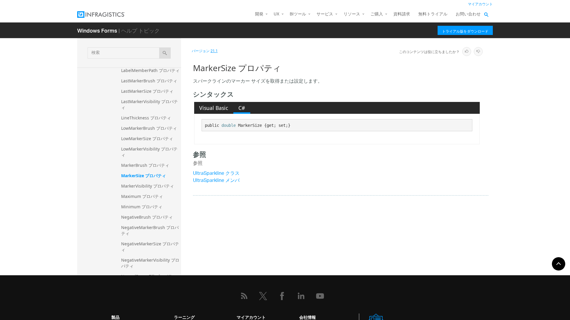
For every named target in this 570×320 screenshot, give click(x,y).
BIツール (298, 14)
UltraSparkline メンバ (216, 181)
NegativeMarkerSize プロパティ (150, 246)
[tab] (213, 108)
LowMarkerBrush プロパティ (149, 128)
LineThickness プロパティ (146, 118)
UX (276, 14)
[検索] (165, 53)
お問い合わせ (468, 14)
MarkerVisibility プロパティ (147, 186)
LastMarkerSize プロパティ (147, 91)
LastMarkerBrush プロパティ (149, 81)
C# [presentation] (241, 107)
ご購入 (376, 14)
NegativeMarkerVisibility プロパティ (150, 263)
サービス (324, 14)
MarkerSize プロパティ (143, 175)
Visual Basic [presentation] (213, 107)
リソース (351, 14)
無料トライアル (432, 14)
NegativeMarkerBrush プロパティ (150, 230)
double (228, 125)
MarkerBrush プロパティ (145, 165)
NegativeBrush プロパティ (147, 217)
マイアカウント (480, 4)
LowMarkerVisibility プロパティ (149, 152)
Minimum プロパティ (141, 206)
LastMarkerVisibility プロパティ (149, 104)
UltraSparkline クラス (216, 174)
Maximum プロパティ (142, 196)
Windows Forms (97, 30)
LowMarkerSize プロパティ (147, 138)
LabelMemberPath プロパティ (150, 70)
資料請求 (401, 14)
